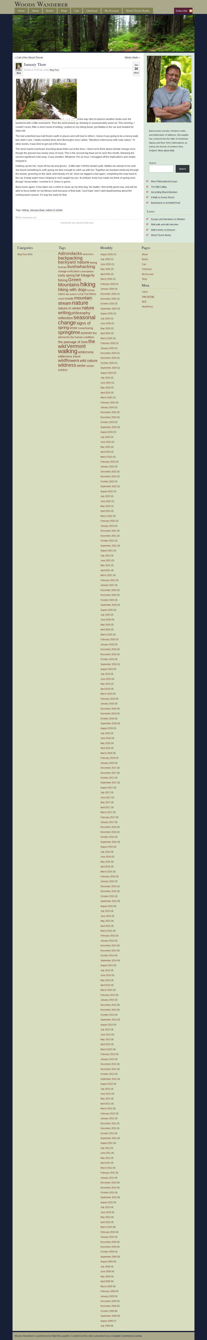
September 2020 (108, 605)
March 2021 (106, 575)
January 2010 (107, 1237)
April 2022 (105, 511)
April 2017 (105, 807)
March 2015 (106, 930)
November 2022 (108, 476)
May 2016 (105, 861)
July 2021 (105, 555)
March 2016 (106, 871)
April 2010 (105, 1222)
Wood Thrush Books (138, 10)
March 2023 (106, 457)
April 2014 (105, 985)
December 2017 (108, 768)
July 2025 (105, 318)
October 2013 (107, 1014)
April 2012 (105, 1103)
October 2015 (107, 896)
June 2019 (105, 679)
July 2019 (105, 674)
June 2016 (105, 856)
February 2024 (107, 402)
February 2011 (107, 1172)
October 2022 (107, 481)
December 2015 (108, 886)
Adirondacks (70, 253)
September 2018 (108, 723)
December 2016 (108, 827)
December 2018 (108, 708)
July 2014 (105, 970)
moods (69, 298)
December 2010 (108, 1182)
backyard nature (73, 262)
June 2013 (105, 1034)
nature (80, 303)
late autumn (71, 294)
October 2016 (107, 837)
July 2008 (105, 1325)
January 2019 (107, 703)
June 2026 (105, 264)
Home (21, 10)
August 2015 (106, 906)
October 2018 (107, 718)
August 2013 (106, 1024)
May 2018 (105, 743)
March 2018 (106, 753)
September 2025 (108, 308)
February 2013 (107, 1054)
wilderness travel (69, 356)
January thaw (37, 210)
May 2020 (105, 624)
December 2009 (108, 1242)
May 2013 (105, 1039)
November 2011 (108, 1128)
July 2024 (105, 377)
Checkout (91, 10)
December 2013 (108, 1005)
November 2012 (108, 1069)
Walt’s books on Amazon (163, 230)
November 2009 (108, 1246)
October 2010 (107, 1192)
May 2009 (105, 1276)
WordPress (147, 306)
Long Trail (83, 294)
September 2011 (108, 1138)
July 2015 (105, 911)
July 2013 (105, 1029)
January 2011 (107, 1177)
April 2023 (105, 452)
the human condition (82, 337)
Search (152, 163)
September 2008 (108, 1316)
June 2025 (105, 323)
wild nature (88, 361)
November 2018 (108, 713)
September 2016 (108, 842)
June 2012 (105, 1093)
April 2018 (105, 748)
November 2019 (108, 654)
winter (81, 365)
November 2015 (108, 891)
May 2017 (105, 802)
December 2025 (108, 294)
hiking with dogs (72, 289)
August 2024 (106, 373)
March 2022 (106, 516)
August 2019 (106, 669)
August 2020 (106, 610)
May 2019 (105, 684)
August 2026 (106, 254)
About (35, 10)
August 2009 (106, 1261)
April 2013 (105, 1044)
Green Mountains (69, 282)
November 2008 (108, 1306)
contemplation (87, 271)
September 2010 (108, 1197)
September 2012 (108, 1079)
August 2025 (106, 313)
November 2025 (108, 298)
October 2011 (107, 1133)
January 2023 (107, 466)
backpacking (70, 257)
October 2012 (107, 1074)
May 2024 (105, 387)
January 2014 (107, 1000)
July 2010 (105, 1207)
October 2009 (107, 1251)
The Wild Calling (159, 187)
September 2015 (108, 901)
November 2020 (108, 595)
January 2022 (107, 526)
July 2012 (105, 1089)
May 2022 (105, 506)
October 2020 (107, 600)
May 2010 (105, 1217)
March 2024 (106, 397)
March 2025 (106, 338)
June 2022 (105, 501)
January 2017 (107, 822)
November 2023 (108, 417)
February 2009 (107, 1291)
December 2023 (108, 412)
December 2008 (108, 1301)
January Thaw (35, 64)
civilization (73, 271)
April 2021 (105, 570)
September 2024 (108, 368)
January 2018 (107, 763)
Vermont (76, 346)
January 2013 (107, 1059)
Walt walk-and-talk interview (164, 224)
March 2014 (106, 990)
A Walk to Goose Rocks (162, 197)
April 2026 (105, 274)
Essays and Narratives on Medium (168, 219)
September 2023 (108, 427)
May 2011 (105, 1158)
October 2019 (107, 659)
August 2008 (106, 1321)
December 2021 (108, 530)
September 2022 (108, 486)
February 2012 (107, 1113)
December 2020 (108, 590)
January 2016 (107, 881)
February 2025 (107, 343)
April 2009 (105, 1281)
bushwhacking (81, 266)
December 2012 (108, 1064)
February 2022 (107, 521)
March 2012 (106, 1108)
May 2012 (105, 1098)
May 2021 (105, 565)
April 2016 (105, 866)
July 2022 (105, 496)
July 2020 (105, 614)
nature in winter (54, 210)
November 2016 (108, 832)
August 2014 (106, 965)
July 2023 (105, 437)
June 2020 (105, 619)
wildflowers (68, 360)
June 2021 (105, 560)
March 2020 (106, 634)
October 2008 (107, 1311)
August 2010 (106, 1202)
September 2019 (108, 664)
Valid (148, 296)
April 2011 (105, 1162)
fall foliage (83, 275)
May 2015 (105, 921)
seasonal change (76, 320)
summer (86, 333)
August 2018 (106, 728)
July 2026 (105, 259)
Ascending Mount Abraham (164, 192)
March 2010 (106, 1227)
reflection (65, 318)
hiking (25, 210)
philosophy (80, 313)
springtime (69, 332)
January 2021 (107, 585)
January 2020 (107, 644)
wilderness (86, 352)
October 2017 (107, 777)
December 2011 (108, 1123)
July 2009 (105, 1266)
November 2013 (108, 1009)
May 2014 (105, 980)
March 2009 (106, 1286)
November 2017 (108, 773)
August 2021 (106, 550)
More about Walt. (166, 150)
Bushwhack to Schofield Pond (165, 203)
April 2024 (105, 392)
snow (73, 328)
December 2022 (108, 471)
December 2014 (108, 945)
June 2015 (105, 916)
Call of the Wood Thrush (30, 57)
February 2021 (107, 580)
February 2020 (107, 639)
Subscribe (181, 10)
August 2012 (106, 1084)
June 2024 (105, 382)
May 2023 (105, 447)
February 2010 (107, 1232)
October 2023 (107, 422)
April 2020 (105, 629)
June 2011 (105, 1153)
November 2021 (108, 536)
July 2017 (105, 792)
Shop (64, 10)
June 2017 (105, 797)
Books (50, 10)
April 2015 (105, 926)
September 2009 (108, 1256)
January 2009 (107, 1296)
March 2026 (106, 279)
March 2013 (106, 1049)
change (62, 271)
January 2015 (107, 940)
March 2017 (106, 812)
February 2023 (107, 461)
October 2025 (107, 303)
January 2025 (107, 348)
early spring (66, 275)
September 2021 (108, 545)
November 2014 (108, 950)
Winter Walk (131, 57)
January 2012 (107, 1118)
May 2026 (105, 269)
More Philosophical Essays (164, 181)
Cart (76, 10)
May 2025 (105, 328)
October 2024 (107, 363)
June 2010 (105, 1212)
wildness (67, 365)
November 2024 (108, 358)
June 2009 (105, 1271)
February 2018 (107, 758)
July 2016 (105, 852)
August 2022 (106, 491)
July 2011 (105, 1148)
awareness (88, 254)
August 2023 (106, 432)
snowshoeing (85, 328)
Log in (145, 291)
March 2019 (106, 693)
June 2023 (105, 442)
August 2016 (106, 846)
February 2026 (107, 284)
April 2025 (105, 333)
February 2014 (107, 995)
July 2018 (105, 733)
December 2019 (108, 649)
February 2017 (107, 817)
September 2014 (108, 960)
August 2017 (106, 787)
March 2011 (106, 1168)
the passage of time (73, 342)
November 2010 (108, 1187)
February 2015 (107, 935)
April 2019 (105, 689)
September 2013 (108, 1019)
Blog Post (54, 70)
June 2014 (105, 975)
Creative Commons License (126, 1336)
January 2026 (107, 289)
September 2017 (108, 782)
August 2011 (106, 1143)
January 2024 (107, 407)
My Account (112, 10)
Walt (19, 73)
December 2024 (108, 353)
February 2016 (107, 876)
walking (67, 351)
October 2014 (107, 955)
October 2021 (107, 540)
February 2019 (107, 698)
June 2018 (105, 738)
